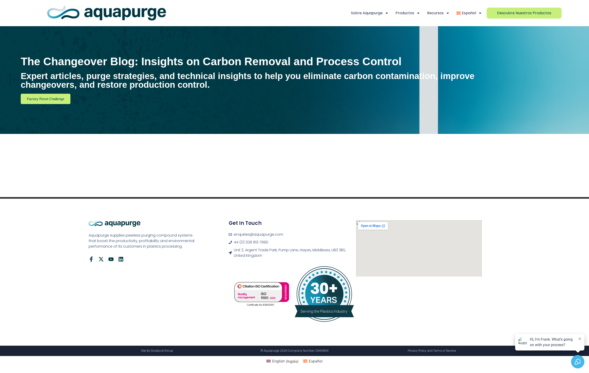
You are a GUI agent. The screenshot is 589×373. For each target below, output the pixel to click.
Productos (405, 13)
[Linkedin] (121, 259)
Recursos (435, 13)
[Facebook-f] (91, 259)
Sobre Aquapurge (367, 13)
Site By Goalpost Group (157, 351)
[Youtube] (111, 259)
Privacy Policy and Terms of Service (432, 351)
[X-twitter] (101, 259)
